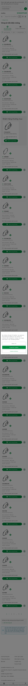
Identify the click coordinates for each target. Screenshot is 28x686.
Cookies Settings (14, 351)
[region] (14, 343)
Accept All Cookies (14, 347)
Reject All (14, 343)
